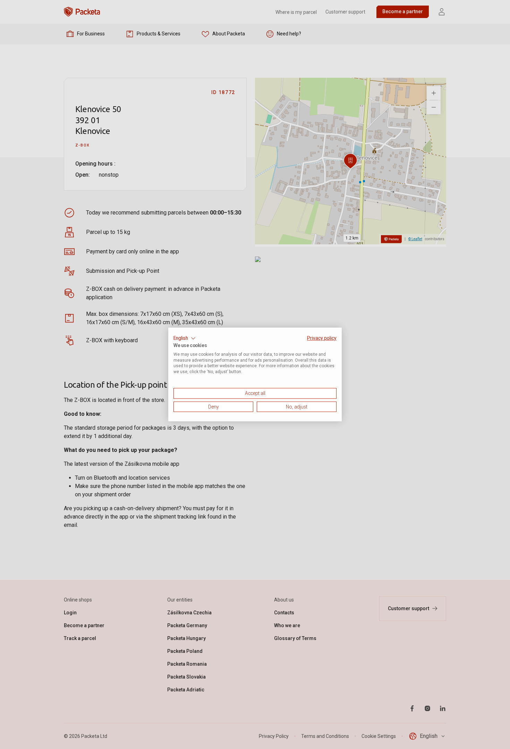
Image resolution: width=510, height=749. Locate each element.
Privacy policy (322, 338)
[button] (184, 338)
